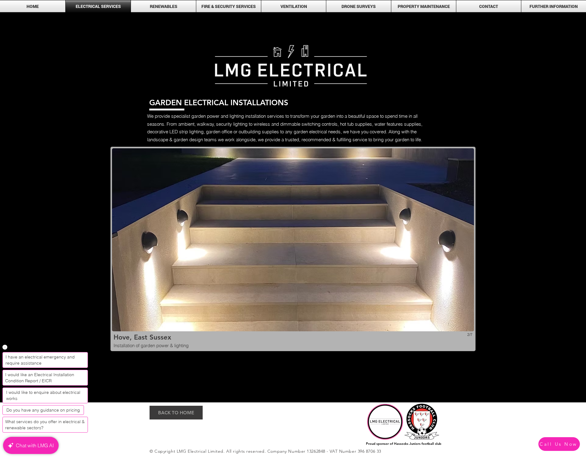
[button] (553, 6)
